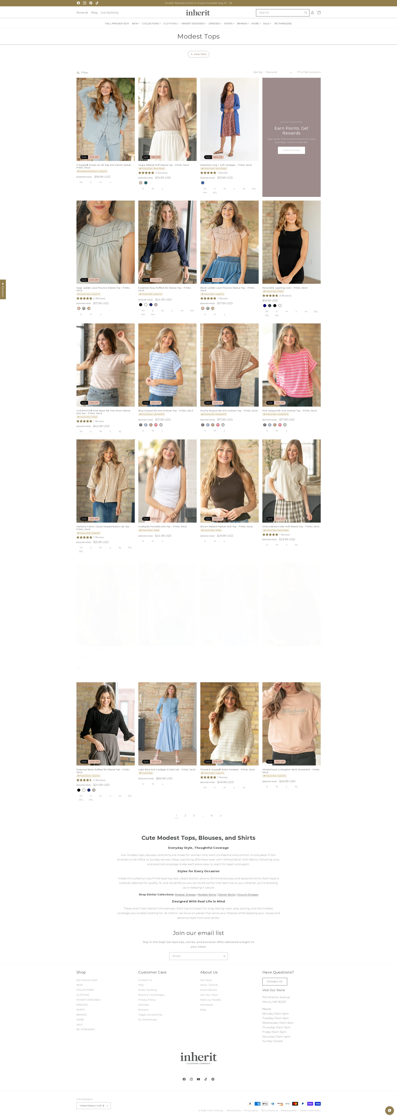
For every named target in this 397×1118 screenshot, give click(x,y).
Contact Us (145, 980)
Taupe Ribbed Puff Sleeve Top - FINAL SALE (163, 165)
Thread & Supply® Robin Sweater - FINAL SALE (227, 769)
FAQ (140, 985)
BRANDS (81, 1014)
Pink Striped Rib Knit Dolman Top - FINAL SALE (289, 410)
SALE (79, 1024)
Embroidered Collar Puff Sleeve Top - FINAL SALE (291, 526)
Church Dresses (247, 894)
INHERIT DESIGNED (88, 1000)
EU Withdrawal (147, 1019)
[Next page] (220, 815)
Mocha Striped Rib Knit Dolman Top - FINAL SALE (229, 410)
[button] (136, 23)
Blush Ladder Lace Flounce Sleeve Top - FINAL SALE (227, 289)
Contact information (310, 1111)
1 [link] (176, 815)
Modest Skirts (207, 894)
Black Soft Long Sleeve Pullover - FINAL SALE (289, 650)
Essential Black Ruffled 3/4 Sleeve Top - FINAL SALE (103, 770)
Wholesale (206, 1005)
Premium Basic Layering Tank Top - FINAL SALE (104, 650)
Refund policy (234, 1111)
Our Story (206, 980)
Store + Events (209, 985)
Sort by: (258, 72)
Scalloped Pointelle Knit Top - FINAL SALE (162, 526)
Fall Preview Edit (86, 980)
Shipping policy (289, 1111)
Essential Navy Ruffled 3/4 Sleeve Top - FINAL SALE (164, 289)
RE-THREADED (85, 1029)
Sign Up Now (291, 150)
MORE (80, 1019)
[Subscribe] (224, 956)
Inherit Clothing (215, 1111)
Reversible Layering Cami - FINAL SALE (285, 288)
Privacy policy (251, 1111)
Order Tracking (147, 990)
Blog (94, 12)
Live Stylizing (109, 12)
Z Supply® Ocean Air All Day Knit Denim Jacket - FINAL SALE (104, 166)
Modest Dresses (185, 894)
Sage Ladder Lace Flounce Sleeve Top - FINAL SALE (103, 289)
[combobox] (282, 12)
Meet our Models (210, 1000)
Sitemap (143, 1005)
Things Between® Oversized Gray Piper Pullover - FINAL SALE (166, 651)
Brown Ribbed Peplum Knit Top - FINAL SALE (226, 526)
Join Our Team (209, 995)
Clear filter (200, 54)
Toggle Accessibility (150, 1014)
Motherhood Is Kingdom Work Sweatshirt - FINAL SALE (291, 770)
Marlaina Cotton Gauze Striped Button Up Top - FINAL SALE (103, 528)
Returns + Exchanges (151, 995)
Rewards (82, 12)
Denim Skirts (226, 894)
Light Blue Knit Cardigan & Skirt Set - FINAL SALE (167, 769)
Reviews (143, 1009)
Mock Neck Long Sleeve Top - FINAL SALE (225, 650)
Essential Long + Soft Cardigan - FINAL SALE (226, 165)
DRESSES (82, 1005)
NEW (79, 985)
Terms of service (269, 1111)
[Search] (305, 12)
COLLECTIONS (85, 990)
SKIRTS (80, 1009)
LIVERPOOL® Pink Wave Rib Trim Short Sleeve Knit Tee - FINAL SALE (103, 412)
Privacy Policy (147, 1000)
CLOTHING (82, 995)
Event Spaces (208, 990)
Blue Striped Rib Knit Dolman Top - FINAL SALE (165, 410)
